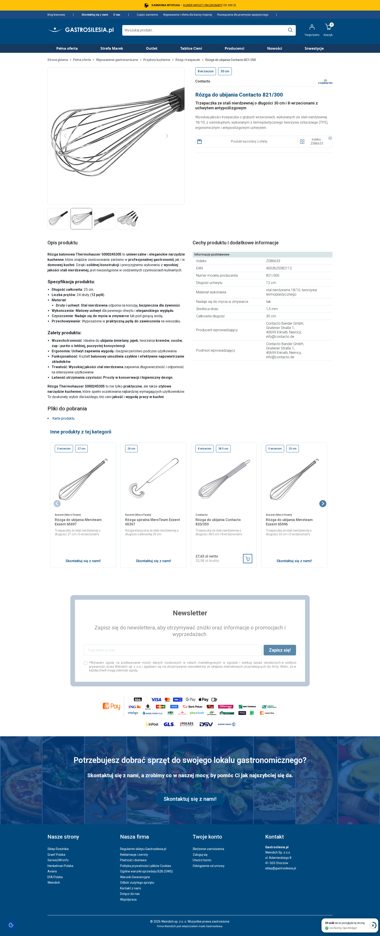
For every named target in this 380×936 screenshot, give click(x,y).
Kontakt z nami (130, 888)
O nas (116, 14)
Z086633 (317, 143)
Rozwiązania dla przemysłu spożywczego (242, 14)
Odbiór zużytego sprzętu (137, 882)
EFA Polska (55, 877)
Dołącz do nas (130, 894)
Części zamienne (147, 14)
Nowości (274, 48)
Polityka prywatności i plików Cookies (145, 866)
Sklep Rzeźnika (58, 849)
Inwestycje (314, 48)
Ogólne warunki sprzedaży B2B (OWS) (146, 871)
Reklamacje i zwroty (134, 854)
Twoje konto (207, 837)
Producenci (234, 48)
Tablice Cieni (191, 48)
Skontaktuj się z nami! (83, 561)
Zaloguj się (200, 854)
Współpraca (128, 899)
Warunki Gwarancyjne (135, 877)
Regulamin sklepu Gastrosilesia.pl (143, 849)
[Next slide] (322, 503)
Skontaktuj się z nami (95, 14)
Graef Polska (56, 854)
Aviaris (52, 871)
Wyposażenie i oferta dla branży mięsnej (187, 14)
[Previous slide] (57, 503)
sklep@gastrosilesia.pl (280, 868)
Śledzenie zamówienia (208, 849)
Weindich (54, 882)
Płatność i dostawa (133, 860)
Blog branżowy (56, 14)
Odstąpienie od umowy (209, 866)
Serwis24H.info (58, 860)
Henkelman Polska (60, 866)
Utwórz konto (202, 860)
